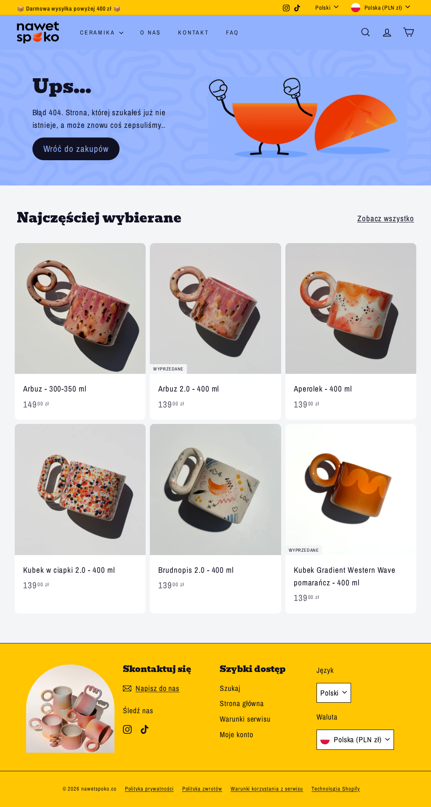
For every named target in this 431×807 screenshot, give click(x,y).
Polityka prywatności (149, 788)
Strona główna (242, 703)
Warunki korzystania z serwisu (267, 788)
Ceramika (98, 32)
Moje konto (236, 734)
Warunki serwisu (245, 719)
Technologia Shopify (335, 788)
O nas (150, 32)
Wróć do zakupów (76, 149)
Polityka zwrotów (202, 788)
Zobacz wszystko (385, 218)
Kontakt (193, 32)
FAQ (232, 32)
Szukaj (230, 688)
